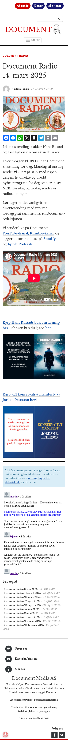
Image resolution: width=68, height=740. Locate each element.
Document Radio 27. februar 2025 (23, 625)
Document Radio (15, 56)
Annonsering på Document (42, 692)
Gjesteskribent (51, 684)
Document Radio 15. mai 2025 (21, 609)
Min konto (55, 6)
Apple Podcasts (19, 244)
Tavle (29, 688)
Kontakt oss (16, 692)
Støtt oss (21, 648)
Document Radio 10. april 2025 (22, 593)
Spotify (49, 239)
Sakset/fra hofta (14, 688)
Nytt (20, 684)
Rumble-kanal (42, 233)
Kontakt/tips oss (26, 659)
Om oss (20, 669)
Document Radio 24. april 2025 (22, 605)
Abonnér (22, 6)
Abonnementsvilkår (21, 699)
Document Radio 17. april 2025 (21, 601)
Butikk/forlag (54, 688)
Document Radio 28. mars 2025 (22, 621)
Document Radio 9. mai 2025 (21, 613)
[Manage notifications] (5, 734)
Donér (38, 6)
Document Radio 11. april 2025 (21, 617)
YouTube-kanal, (16, 233)
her (48, 328)
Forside (10, 684)
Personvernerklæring (46, 699)
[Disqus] (34, 534)
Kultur (39, 688)
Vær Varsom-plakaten (42, 707)
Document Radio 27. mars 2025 (22, 597)
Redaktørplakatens (27, 711)
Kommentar (32, 684)
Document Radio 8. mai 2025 (20, 589)
